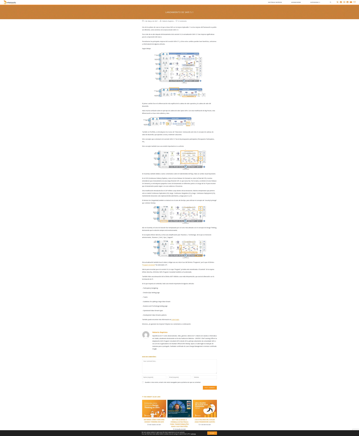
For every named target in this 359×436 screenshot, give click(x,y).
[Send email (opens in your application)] (355, 2)
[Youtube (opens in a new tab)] (351, 2)
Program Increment (149, 265)
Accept (212, 433)
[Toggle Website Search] (330, 2)
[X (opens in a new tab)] (338, 2)
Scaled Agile (175, 319)
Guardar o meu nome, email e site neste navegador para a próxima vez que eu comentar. (173, 382)
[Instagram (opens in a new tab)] (345, 2)
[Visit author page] (146, 335)
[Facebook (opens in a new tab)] (341, 2)
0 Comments (182, 21)
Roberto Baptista (168, 21)
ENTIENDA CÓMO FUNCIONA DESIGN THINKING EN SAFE (154, 421)
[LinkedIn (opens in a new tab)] (348, 2)
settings (193, 434)
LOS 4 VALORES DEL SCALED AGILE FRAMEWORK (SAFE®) (205, 421)
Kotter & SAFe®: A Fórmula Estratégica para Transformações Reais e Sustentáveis (179, 423)
